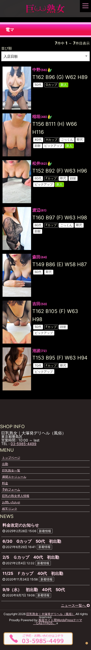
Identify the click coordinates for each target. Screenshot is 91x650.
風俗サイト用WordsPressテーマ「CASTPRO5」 (57, 621)
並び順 (6, 48)
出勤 (5, 464)
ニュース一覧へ (74, 605)
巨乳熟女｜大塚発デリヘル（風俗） (50, 614)
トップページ (11, 457)
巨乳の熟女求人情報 (15, 496)
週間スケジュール (14, 476)
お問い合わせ (11, 502)
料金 (5, 483)
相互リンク (9, 508)
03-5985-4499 (23, 444)
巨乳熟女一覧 (11, 470)
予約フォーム (11, 489)
